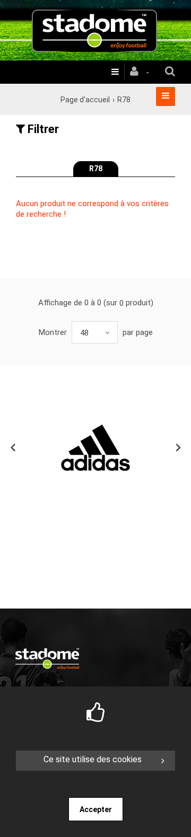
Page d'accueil (85, 99)
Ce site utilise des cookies (93, 759)
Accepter (96, 809)
